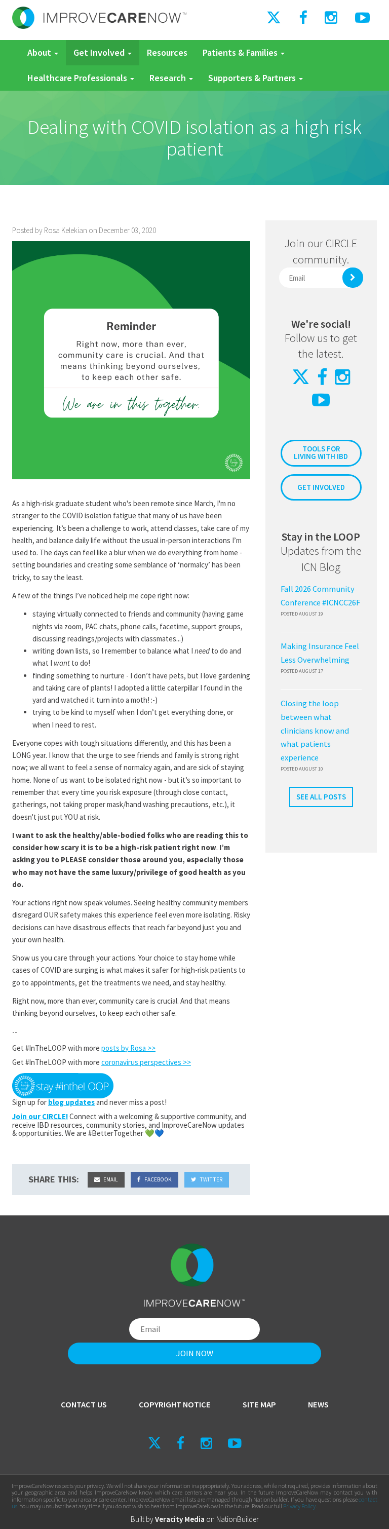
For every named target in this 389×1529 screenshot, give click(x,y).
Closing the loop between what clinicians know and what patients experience (315, 730)
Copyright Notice (175, 1404)
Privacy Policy (299, 1506)
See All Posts (321, 796)
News (318, 1404)
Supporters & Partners (253, 78)
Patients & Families (241, 52)
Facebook (157, 1179)
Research (168, 78)
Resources (167, 52)
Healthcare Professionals (78, 78)
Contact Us (84, 1404)
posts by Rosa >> (128, 1048)
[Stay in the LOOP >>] (62, 1084)
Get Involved (100, 52)
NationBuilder (237, 1519)
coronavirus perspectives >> (146, 1062)
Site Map (259, 1404)
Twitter (210, 1179)
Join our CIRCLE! (40, 1116)
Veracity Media (180, 1519)
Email (110, 1179)
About (40, 52)
